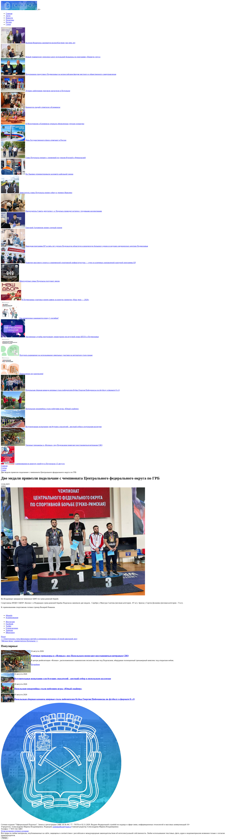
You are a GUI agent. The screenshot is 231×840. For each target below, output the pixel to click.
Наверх (4, 838)
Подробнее (35, 664)
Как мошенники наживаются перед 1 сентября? (39, 318)
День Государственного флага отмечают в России (46, 140)
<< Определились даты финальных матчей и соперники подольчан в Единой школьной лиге (39, 639)
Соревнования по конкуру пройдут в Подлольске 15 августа (40, 464)
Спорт (8, 24)
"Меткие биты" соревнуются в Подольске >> (19, 641)
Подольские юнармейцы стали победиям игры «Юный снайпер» (52, 409)
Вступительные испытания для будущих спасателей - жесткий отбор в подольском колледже (64, 427)
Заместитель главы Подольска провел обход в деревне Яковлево (45, 193)
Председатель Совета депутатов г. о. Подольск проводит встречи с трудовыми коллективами (64, 211)
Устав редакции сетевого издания (15, 831)
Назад (3, 637)
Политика (10, 20)
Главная (9, 14)
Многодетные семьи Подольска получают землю (39, 281)
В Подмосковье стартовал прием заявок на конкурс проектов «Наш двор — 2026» (55, 300)
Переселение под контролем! (31, 374)
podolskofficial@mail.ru (62, 827)
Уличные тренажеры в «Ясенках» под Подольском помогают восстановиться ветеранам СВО (64, 445)
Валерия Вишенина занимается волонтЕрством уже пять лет (50, 43)
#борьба (9, 615)
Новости (9, 18)
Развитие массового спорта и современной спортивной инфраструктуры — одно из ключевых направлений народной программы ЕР (81, 263)
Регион (9, 22)
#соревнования (12, 618)
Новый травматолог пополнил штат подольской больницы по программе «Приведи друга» (63, 57)
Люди (8, 16)
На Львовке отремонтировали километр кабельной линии (49, 174)
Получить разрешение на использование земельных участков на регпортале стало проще (56, 355)
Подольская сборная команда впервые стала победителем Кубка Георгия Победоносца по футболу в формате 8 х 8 (72, 390)
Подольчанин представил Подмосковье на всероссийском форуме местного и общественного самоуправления (71, 74)
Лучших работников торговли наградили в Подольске (48, 91)
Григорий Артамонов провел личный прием (44, 228)
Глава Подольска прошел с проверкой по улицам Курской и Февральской (56, 158)
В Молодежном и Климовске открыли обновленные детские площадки (55, 124)
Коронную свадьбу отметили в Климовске (43, 107)
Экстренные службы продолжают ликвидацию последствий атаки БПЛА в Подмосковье (62, 337)
